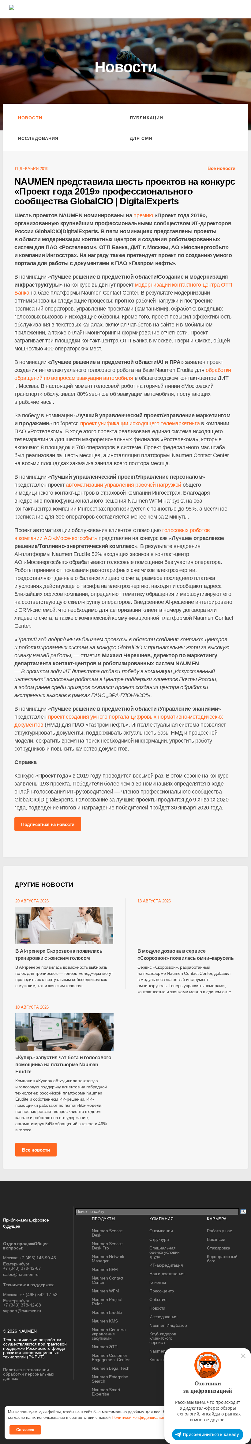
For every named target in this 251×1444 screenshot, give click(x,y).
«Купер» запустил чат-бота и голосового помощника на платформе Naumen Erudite (63, 1064)
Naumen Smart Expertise (106, 1392)
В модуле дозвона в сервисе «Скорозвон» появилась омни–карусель (185, 954)
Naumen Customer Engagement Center (110, 1357)
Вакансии (216, 1239)
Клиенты (157, 1282)
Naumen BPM (105, 1269)
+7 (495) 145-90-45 (38, 1258)
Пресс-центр (161, 1291)
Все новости (221, 168)
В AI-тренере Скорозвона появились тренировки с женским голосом (58, 954)
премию (143, 215)
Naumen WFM (105, 1291)
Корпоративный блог (222, 1258)
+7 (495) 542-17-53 (39, 1294)
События (158, 1299)
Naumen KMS (105, 1321)
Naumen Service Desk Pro (107, 1245)
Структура (159, 1239)
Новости (30, 117)
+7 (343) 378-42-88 (22, 1305)
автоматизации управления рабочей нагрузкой (123, 485)
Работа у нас (219, 1231)
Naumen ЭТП (105, 1347)
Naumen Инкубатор (168, 1325)
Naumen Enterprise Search (110, 1379)
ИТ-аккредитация (166, 1265)
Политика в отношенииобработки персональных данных (28, 1374)
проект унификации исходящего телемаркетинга (140, 423)
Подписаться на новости (47, 824)
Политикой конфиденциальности (142, 1417)
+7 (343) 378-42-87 (22, 1268)
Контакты (158, 1359)
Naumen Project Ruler (107, 1301)
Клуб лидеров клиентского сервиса (162, 1338)
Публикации (146, 117)
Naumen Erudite (107, 1312)
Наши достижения (167, 1274)
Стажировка (218, 1248)
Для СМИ (141, 138)
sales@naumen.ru (21, 1274)
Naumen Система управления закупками (109, 1333)
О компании (161, 1231)
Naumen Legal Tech (110, 1368)
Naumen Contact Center (107, 1280)
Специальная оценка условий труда (164, 1252)
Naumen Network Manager (108, 1258)
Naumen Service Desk (107, 1233)
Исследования (38, 138)
